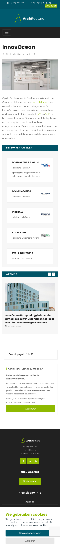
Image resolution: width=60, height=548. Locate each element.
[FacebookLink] (44, 3)
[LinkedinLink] (47, 3)
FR (32, 3)
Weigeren (30, 540)
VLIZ (47, 114)
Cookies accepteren (30, 533)
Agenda (30, 501)
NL (28, 3)
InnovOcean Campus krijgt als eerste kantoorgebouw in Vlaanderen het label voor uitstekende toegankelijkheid (29, 319)
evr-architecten (40, 102)
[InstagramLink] (50, 3)
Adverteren (51, 6)
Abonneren (30, 409)
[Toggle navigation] (6, 32)
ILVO (39, 114)
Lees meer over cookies (34, 525)
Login (38, 3)
